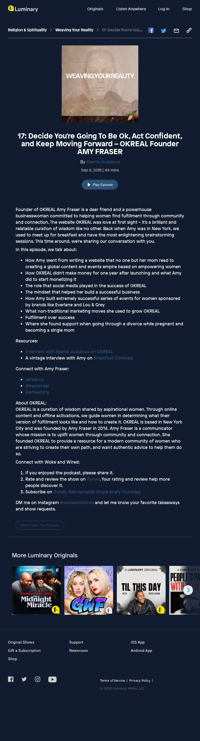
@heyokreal (37, 386)
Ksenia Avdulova (103, 162)
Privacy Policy (139, 680)
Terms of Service (112, 680)
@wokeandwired (77, 502)
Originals (95, 8)
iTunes (93, 479)
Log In (164, 8)
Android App (141, 650)
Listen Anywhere (131, 8)
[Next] (188, 590)
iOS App (138, 642)
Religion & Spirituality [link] (28, 29)
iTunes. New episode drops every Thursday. (96, 492)
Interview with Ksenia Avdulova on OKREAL (69, 351)
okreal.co (34, 379)
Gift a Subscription (24, 650)
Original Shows (21, 642)
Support (76, 642)
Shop (187, 8)
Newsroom (78, 650)
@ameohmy (37, 392)
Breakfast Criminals (113, 358)
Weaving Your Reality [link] (74, 29)
